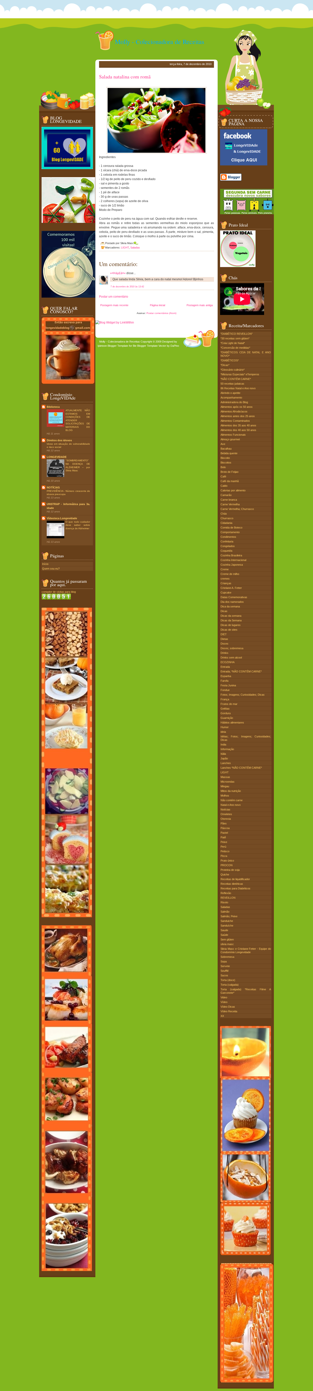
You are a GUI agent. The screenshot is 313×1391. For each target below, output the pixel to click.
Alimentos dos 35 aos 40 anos (238, 425)
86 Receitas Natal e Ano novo (238, 388)
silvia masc (227, 944)
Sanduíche (227, 925)
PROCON (227, 865)
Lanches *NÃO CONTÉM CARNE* (241, 767)
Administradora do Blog (234, 402)
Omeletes (226, 814)
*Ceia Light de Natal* (233, 343)
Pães (224, 823)
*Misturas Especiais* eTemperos (240, 374)
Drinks (224, 652)
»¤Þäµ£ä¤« (118, 273)
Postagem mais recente (114, 305)
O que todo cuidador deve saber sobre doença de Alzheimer (78, 525)
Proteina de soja (230, 869)
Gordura (226, 713)
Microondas (228, 781)
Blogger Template (118, 345)
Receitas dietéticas (232, 883)
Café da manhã (230, 481)
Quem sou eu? (51, 568)
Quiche (225, 874)
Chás (224, 513)
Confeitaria (227, 541)
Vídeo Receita (229, 1011)
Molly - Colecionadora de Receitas (159, 41)
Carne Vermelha (230, 504)
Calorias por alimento (233, 490)
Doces (224, 643)
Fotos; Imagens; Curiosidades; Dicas (243, 694)
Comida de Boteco (231, 527)
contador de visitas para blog (59, 591)
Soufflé (225, 970)
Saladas (135, 247)
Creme (225, 569)
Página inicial (157, 305)
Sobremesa (227, 956)
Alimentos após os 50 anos (237, 406)
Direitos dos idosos (59, 440)
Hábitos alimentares (232, 722)
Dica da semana (230, 606)
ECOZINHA (228, 662)
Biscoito (225, 457)
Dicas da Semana (231, 620)
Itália (223, 753)
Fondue (225, 690)
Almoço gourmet (230, 439)
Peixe (224, 842)
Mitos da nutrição (231, 790)
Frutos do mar (229, 703)
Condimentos (228, 536)
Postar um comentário (113, 296)
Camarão (226, 495)
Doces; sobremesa (232, 648)
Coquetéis (227, 550)
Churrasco (227, 518)
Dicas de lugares (231, 625)
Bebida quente (229, 453)
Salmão (225, 911)
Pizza (224, 855)
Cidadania (226, 522)
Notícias (225, 809)
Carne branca (229, 499)
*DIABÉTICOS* (230, 360)
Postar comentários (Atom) (161, 313)
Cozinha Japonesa (232, 564)
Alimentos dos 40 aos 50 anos (238, 430)
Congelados (228, 546)
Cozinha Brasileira (231, 555)
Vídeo (224, 1002)
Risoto (224, 902)
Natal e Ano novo (231, 804)
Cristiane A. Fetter (231, 587)
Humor (225, 727)
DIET (224, 634)
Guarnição (227, 717)
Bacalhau (226, 448)
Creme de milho (230, 573)
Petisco (225, 851)
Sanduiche (227, 920)
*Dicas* (225, 365)
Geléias (225, 708)
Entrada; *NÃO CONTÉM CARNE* (241, 671)
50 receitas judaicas (232, 383)
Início (45, 563)
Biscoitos (226, 462)
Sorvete (225, 966)
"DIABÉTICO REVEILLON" (237, 333)
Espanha (226, 676)
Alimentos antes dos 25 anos (238, 416)
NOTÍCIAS (53, 487)
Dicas (224, 611)
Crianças (226, 583)
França (225, 699)
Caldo (224, 485)
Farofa (224, 680)
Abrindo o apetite (230, 392)
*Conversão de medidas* (235, 347)
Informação (227, 749)
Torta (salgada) (230, 984)
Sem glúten (227, 939)
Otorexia (226, 818)
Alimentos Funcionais (233, 434)
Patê (223, 837)
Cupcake (226, 592)
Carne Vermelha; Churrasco (237, 508)
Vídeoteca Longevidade (62, 518)
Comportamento (230, 532)
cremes (225, 578)
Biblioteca (53, 406)
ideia (223, 731)
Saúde (224, 934)
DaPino (174, 345)
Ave (223, 443)
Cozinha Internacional (233, 560)
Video (224, 997)
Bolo (223, 467)
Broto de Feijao (229, 471)
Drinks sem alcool (231, 657)
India (223, 744)
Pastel (224, 832)
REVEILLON (228, 897)
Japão (224, 758)
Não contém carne (232, 800)
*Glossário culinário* (233, 369)
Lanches (226, 763)
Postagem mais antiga (200, 305)
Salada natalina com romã (125, 76)
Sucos (224, 975)
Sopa (224, 961)
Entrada (225, 666)
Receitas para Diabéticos (235, 888)
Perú (223, 846)
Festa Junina (228, 685)
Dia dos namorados (232, 601)
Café (223, 476)
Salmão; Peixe (229, 916)
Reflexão (226, 893)
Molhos (225, 795)
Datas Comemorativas (234, 597)
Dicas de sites (229, 629)
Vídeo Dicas (228, 1006)
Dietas (224, 638)
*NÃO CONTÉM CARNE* (236, 378)
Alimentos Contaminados (235, 420)
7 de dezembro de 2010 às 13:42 (127, 286)
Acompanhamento (231, 397)
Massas (225, 777)
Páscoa (225, 828)
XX (222, 1015)
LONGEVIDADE (57, 456)
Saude (224, 930)
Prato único (227, 860)
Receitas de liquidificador (235, 879)
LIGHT (125, 247)
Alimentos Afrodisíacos (234, 411)
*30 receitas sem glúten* (235, 338)
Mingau (225, 786)
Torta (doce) (228, 980)
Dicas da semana (231, 615)
